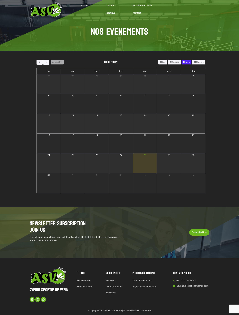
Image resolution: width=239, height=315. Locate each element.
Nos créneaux (83, 280)
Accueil (85, 5)
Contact (137, 13)
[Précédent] (40, 62)
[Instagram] (37, 299)
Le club (110, 5)
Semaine (175, 62)
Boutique (110, 13)
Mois (188, 62)
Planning (200, 62)
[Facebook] (32, 299)
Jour (164, 62)
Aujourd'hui (57, 62)
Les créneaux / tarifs (142, 5)
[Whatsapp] (43, 299)
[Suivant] (46, 62)
